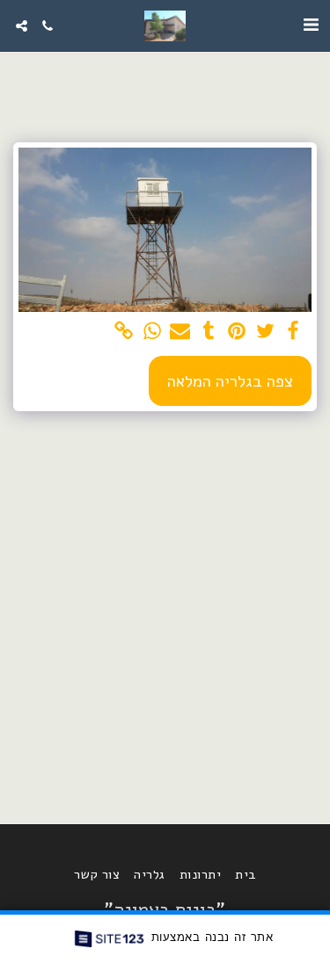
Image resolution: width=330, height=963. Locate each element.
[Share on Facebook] (293, 332)
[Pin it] (237, 332)
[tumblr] (208, 332)
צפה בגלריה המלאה (230, 381)
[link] (124, 332)
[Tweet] (265, 332)
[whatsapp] (152, 332)
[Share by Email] (180, 332)
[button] (311, 25)
